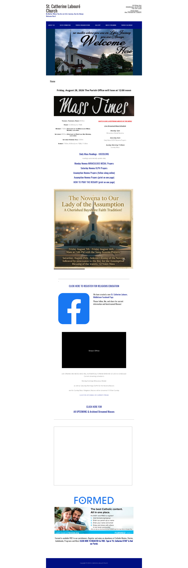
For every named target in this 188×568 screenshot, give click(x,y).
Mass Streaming (111, 25)
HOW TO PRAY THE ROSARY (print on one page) (94, 182)
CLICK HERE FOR (94, 407)
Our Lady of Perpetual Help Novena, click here (79, 135)
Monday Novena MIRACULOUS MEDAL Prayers (94, 163)
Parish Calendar (126, 25)
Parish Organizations (83, 25)
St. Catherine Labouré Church (63, 8)
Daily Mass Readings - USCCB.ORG (94, 154)
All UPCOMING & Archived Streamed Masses (94, 411)
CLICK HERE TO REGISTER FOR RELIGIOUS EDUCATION (94, 286)
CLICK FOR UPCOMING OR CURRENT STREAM (94, 395)
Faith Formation (65, 25)
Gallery (97, 25)
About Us (51, 25)
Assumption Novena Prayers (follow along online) (94, 172)
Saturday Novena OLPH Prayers (94, 168)
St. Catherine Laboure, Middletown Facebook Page (110, 296)
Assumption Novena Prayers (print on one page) (94, 177)
